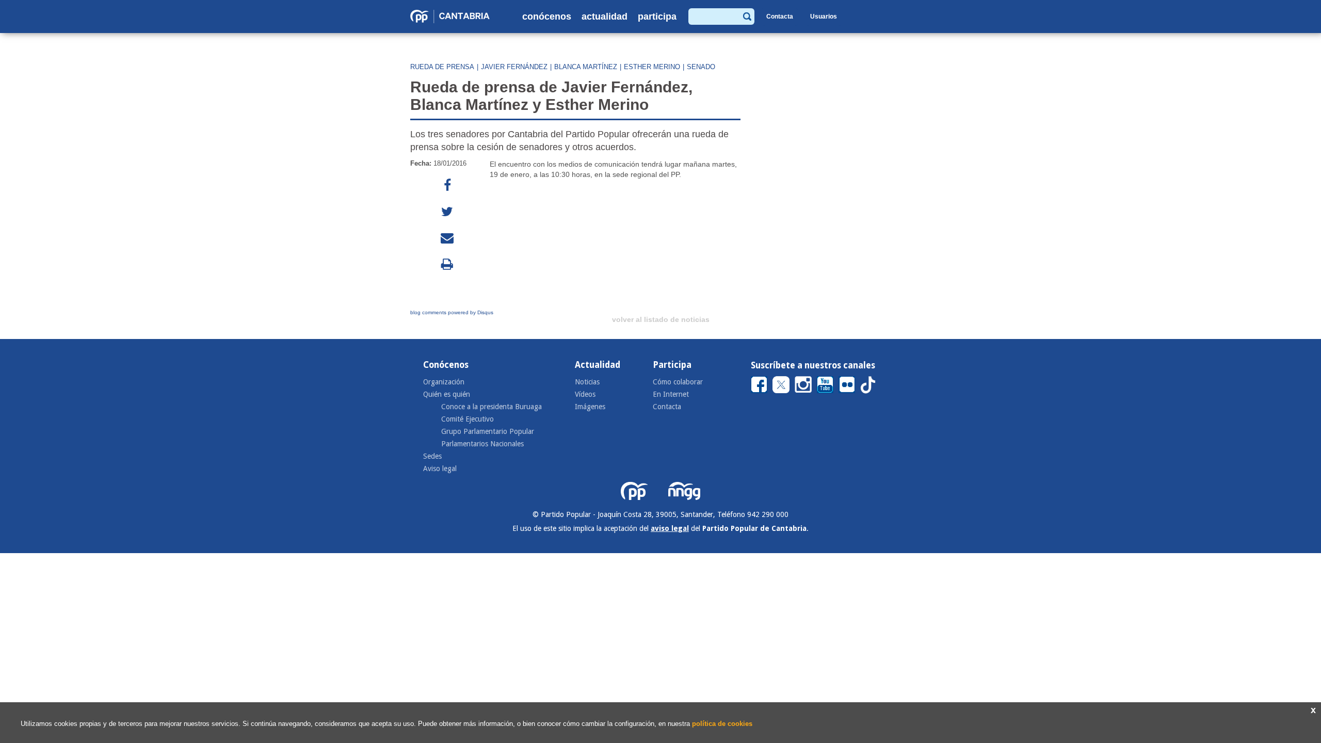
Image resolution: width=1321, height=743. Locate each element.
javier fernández (514, 67)
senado (701, 67)
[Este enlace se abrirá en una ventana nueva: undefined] (447, 185)
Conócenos (546, 16)
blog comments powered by (451, 312)
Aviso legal (440, 468)
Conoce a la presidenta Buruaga (491, 406)
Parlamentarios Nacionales (482, 444)
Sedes (432, 456)
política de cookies (722, 724)
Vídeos (585, 394)
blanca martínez (585, 67)
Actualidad (604, 16)
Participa (657, 16)
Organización (443, 382)
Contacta (779, 16)
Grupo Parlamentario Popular (487, 431)
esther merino (652, 67)
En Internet (671, 394)
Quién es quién (446, 394)
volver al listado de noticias (661, 319)
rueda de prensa (442, 67)
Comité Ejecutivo (467, 419)
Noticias (587, 382)
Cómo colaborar (678, 382)
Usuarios (823, 16)
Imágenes (590, 406)
